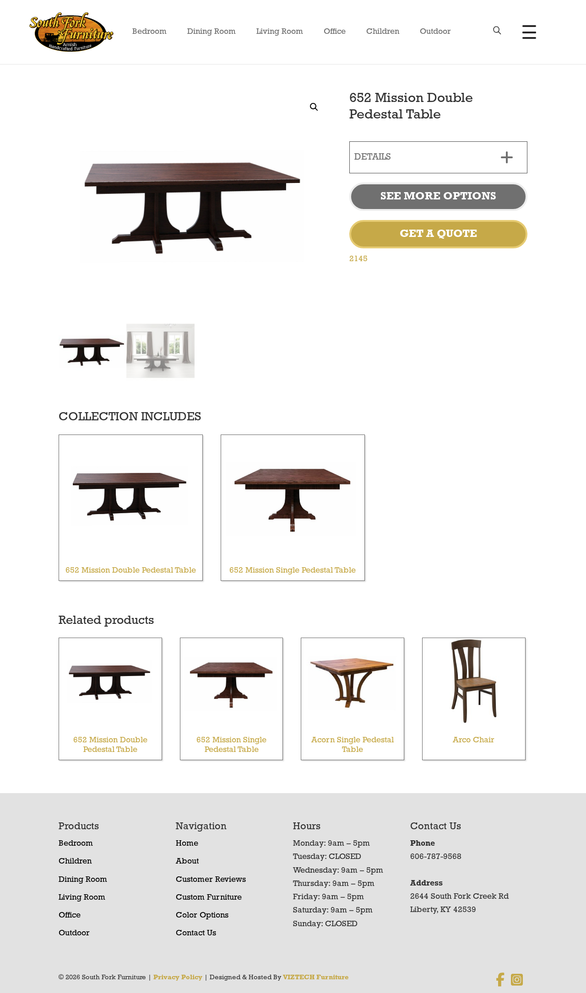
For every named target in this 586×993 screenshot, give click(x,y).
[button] (314, 107)
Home (187, 844)
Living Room (279, 32)
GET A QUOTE (438, 234)
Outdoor (435, 32)
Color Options (202, 916)
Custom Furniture (209, 898)
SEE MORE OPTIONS (438, 196)
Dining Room (211, 32)
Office (335, 32)
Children (382, 32)
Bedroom (149, 32)
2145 (358, 259)
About (187, 862)
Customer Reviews (211, 880)
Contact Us (196, 933)
